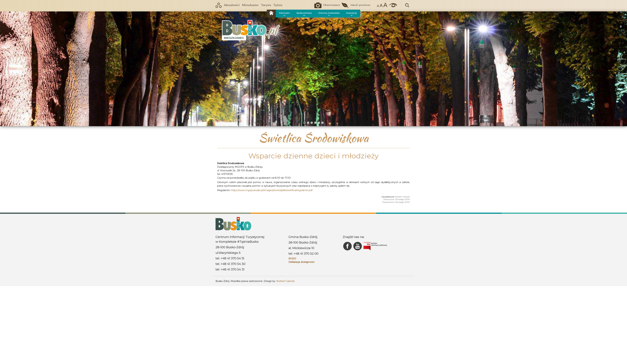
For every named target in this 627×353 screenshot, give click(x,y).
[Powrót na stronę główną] (271, 13)
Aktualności (232, 5)
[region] (313, 68)
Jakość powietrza (360, 5)
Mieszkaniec (250, 5)
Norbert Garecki (285, 281)
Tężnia (277, 5)
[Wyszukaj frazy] (407, 6)
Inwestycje (351, 13)
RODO (292, 258)
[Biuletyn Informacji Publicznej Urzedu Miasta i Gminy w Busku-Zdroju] (375, 251)
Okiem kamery (331, 5)
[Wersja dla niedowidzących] (392, 6)
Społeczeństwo (304, 13)
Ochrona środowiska (329, 13)
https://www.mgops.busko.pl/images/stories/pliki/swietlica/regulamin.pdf (272, 190)
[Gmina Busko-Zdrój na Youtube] (358, 251)
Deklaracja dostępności (301, 262)
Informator (284, 13)
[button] (5, 68)
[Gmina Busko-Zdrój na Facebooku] (348, 251)
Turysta (266, 5)
